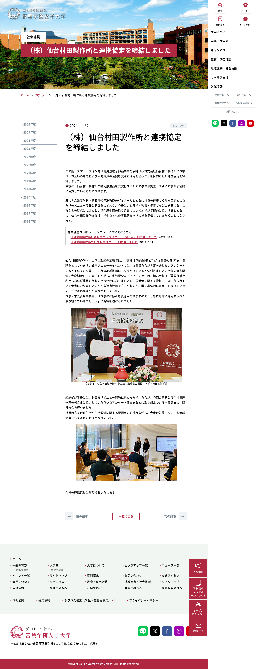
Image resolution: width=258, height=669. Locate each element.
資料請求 (93, 575)
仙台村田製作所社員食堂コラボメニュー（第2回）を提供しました (114, 237)
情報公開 (18, 600)
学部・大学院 (219, 41)
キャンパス (218, 50)
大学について (219, 32)
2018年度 (29, 189)
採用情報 (44, 600)
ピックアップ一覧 (136, 565)
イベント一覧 (21, 575)
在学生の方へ (244, 95)
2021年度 (29, 165)
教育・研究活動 (221, 59)
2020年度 (29, 173)
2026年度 (29, 124)
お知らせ (178, 126)
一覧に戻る (126, 516)
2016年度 (29, 205)
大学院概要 (57, 570)
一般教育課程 (21, 570)
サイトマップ (58, 575)
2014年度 (29, 221)
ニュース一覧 (170, 565)
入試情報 (217, 86)
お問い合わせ (233, 111)
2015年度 (29, 213)
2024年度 (29, 141)
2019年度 (29, 181)
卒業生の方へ (222, 103)
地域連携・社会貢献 (224, 68)
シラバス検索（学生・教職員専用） (87, 600)
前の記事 (78, 516)
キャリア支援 (219, 77)
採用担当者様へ (244, 103)
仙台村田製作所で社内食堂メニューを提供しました (104, 242)
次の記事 (174, 516)
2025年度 (29, 132)
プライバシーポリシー (143, 600)
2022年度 (29, 157)
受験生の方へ (222, 95)
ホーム (16, 559)
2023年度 (29, 149)
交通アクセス (170, 575)
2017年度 (29, 197)
